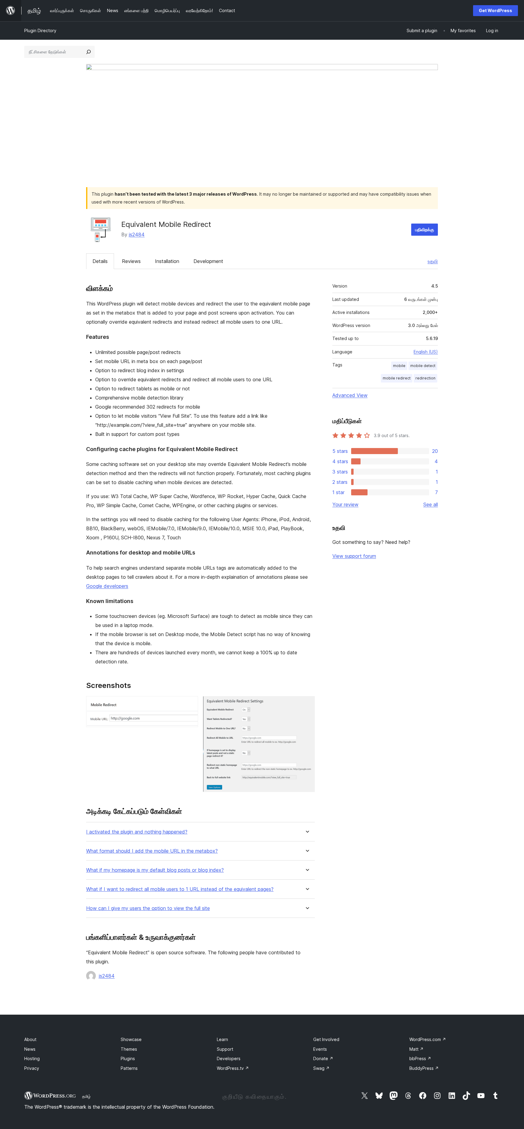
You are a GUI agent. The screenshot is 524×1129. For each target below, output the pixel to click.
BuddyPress (424, 1068)
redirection (425, 378)
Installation (167, 261)
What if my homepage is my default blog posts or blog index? (155, 870)
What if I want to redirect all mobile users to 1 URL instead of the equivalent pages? (180, 889)
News (29, 1049)
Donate (323, 1058)
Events (320, 1049)
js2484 (137, 234)
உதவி (433, 261)
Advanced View (350, 395)
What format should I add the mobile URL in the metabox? (152, 851)
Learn (222, 1039)
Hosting (32, 1058)
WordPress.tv (233, 1068)
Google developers (107, 586)
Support (225, 1049)
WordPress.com (427, 1039)
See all (430, 504)
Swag (321, 1068)
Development (208, 261)
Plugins (128, 1058)
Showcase (131, 1039)
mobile (399, 365)
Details (100, 261)
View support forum (354, 556)
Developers (228, 1058)
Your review (345, 504)
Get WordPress (495, 10)
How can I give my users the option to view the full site (148, 908)
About (30, 1039)
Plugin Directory (40, 30)
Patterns (129, 1068)
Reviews (131, 261)
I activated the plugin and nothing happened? (136, 832)
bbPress (420, 1058)
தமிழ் (86, 1096)
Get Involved (326, 1039)
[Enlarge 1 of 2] (190, 704)
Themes (129, 1049)
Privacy (31, 1068)
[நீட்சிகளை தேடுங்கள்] (88, 52)
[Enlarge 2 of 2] (307, 704)
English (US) (426, 351)
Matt (416, 1049)
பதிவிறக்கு (424, 229)
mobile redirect (397, 378)
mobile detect (422, 365)
